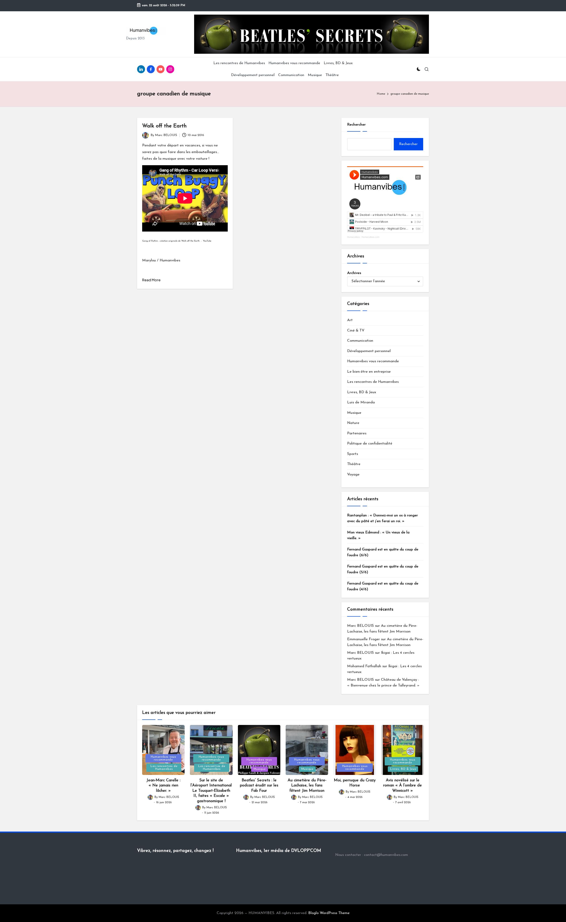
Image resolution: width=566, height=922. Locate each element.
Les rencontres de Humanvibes (373, 382)
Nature (353, 423)
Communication (360, 341)
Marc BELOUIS (360, 626)
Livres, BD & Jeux (361, 392)
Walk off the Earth (164, 126)
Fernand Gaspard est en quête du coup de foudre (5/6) (382, 569)
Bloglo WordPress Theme (329, 913)
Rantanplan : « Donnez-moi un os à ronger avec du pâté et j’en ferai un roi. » (382, 518)
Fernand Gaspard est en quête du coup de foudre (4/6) (382, 586)
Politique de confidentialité (369, 443)
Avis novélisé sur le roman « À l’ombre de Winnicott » (402, 785)
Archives (354, 273)
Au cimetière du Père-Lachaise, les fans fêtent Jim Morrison (307, 785)
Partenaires (356, 433)
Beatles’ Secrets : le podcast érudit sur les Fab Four (259, 785)
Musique (354, 413)
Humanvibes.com (370, 237)
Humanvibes (353, 237)
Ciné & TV (355, 330)
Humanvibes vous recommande (373, 361)
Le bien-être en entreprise (369, 372)
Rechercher (356, 125)
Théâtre (353, 464)
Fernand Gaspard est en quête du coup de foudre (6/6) (382, 552)
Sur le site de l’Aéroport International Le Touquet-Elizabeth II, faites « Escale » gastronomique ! (211, 790)
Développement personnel (369, 351)
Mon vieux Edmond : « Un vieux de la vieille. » (378, 535)
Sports (352, 454)
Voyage (353, 474)
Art (350, 320)
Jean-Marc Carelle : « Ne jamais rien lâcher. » (163, 785)
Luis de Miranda (361, 402)
